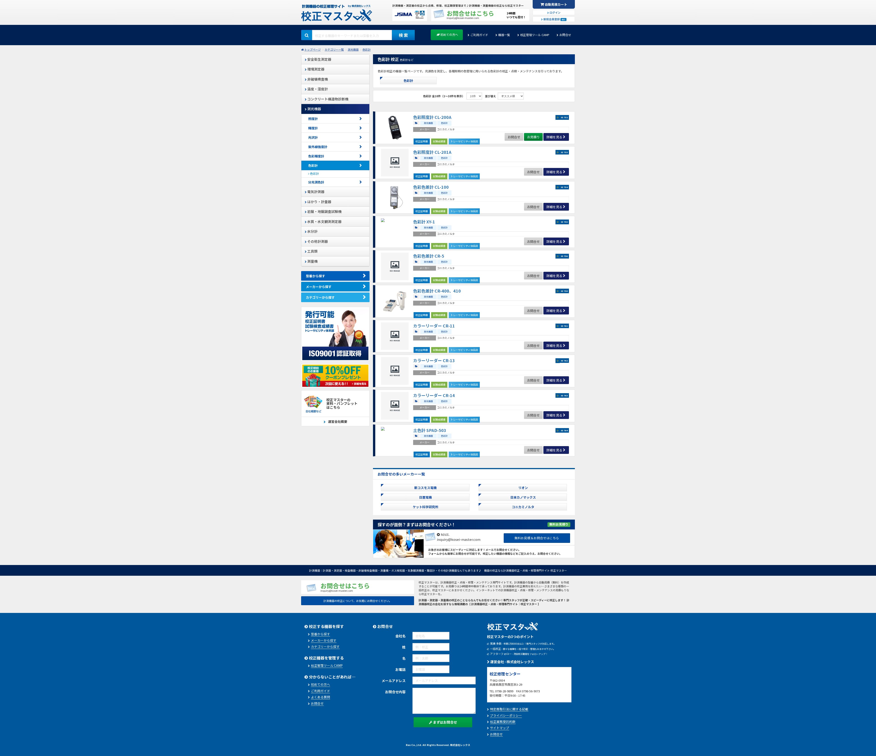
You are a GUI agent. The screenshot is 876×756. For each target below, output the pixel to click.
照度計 (313, 118)
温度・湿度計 (317, 88)
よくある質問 (320, 697)
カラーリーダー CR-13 (434, 360)
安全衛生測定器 (319, 59)
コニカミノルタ (523, 507)
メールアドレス (394, 680)
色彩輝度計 (316, 156)
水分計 (312, 231)
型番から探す (315, 276)
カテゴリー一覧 (334, 49)
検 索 (403, 35)
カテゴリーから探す (320, 297)
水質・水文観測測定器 (324, 221)
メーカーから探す (318, 286)
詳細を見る (554, 137)
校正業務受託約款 (503, 721)
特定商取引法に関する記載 (509, 709)
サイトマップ (499, 727)
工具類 (312, 251)
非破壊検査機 (317, 79)
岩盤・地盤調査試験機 (324, 211)
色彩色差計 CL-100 (431, 187)
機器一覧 (504, 35)
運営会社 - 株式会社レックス (512, 661)
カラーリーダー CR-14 (434, 395)
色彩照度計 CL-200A (432, 117)
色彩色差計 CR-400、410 (437, 291)
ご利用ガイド (479, 35)
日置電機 (425, 497)
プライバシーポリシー (506, 715)
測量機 (312, 261)
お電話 (400, 669)
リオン (523, 487)
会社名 (400, 635)
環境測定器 (315, 69)
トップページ (312, 49)
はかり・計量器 (319, 201)
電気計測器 (315, 191)
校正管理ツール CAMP (534, 35)
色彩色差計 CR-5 (428, 256)
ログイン (555, 12)
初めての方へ (449, 34)
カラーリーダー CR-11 (434, 326)
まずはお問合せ (444, 722)
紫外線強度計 (317, 146)
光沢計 (313, 137)
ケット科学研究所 (425, 507)
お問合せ (565, 35)
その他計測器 (317, 241)
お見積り (533, 137)
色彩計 (366, 49)
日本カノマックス (523, 497)
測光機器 (353, 49)
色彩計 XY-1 (424, 222)
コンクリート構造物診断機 (327, 99)
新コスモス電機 (425, 487)
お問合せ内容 (395, 691)
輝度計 (313, 128)
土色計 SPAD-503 (429, 430)
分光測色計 (316, 182)
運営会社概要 (337, 421)
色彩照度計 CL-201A (432, 152)
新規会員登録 (554, 19)
